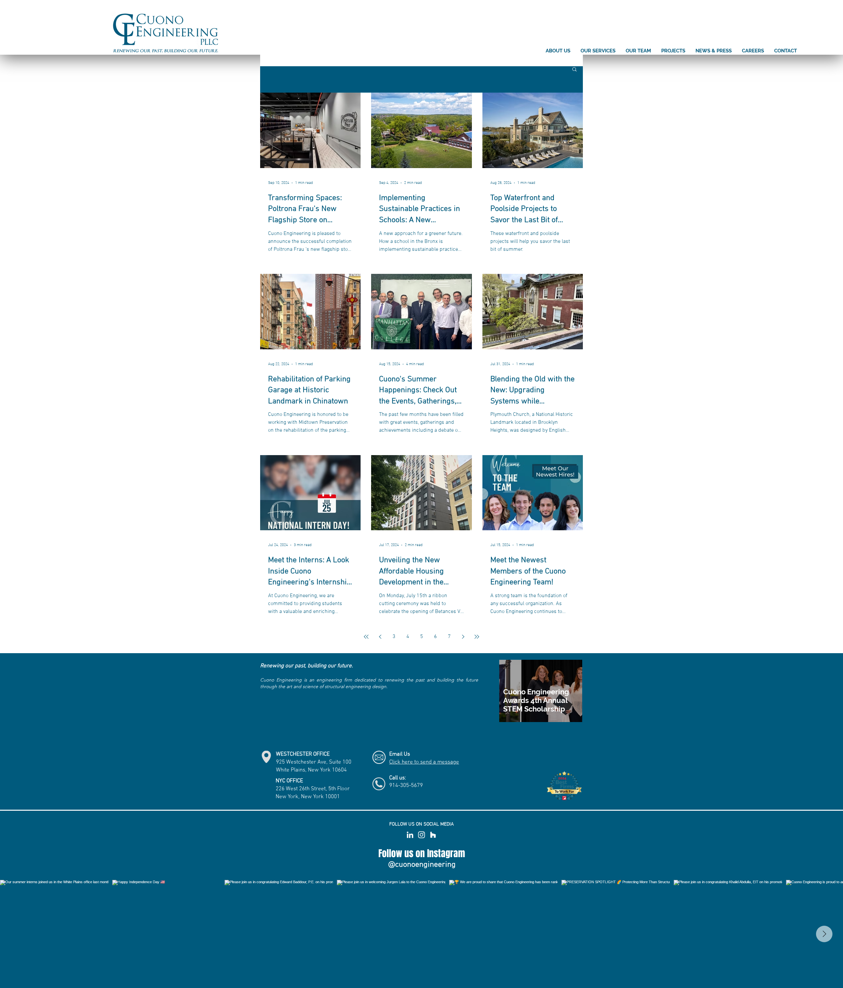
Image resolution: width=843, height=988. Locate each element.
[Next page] (463, 637)
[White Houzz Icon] (433, 834)
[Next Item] (824, 934)
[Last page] (477, 637)
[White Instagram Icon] (421, 834)
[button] (574, 69)
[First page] (366, 637)
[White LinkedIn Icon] (410, 834)
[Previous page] (380, 637)
